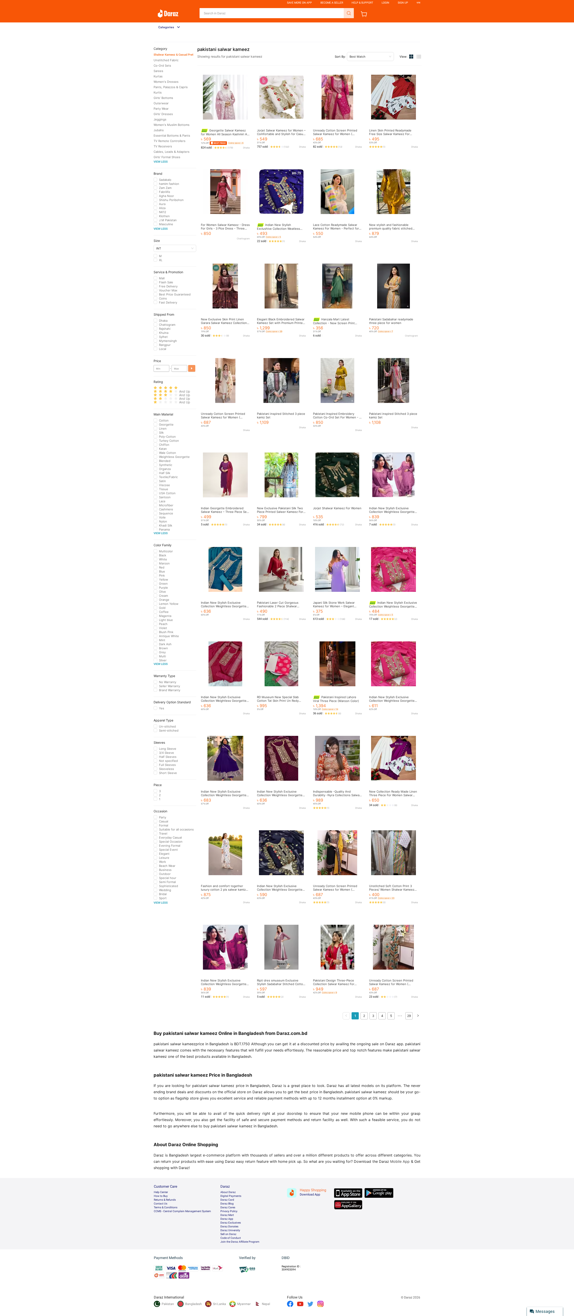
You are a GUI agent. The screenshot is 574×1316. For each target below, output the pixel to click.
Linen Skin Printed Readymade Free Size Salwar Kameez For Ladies (390, 134)
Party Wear (161, 108)
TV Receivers (163, 146)
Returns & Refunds (165, 1199)
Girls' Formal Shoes (167, 157)
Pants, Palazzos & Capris (171, 87)
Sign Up (403, 2)
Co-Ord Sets (162, 65)
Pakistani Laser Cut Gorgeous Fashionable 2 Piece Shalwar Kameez (277, 606)
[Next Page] (418, 1015)
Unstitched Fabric (166, 60)
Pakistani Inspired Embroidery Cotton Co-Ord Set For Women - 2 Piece (337, 417)
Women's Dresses (166, 81)
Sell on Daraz (228, 1234)
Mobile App (400, 1161)
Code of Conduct (230, 1237)
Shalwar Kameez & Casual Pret (173, 54)
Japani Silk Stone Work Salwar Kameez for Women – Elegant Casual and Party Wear (334, 606)
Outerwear (161, 103)
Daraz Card (227, 1199)
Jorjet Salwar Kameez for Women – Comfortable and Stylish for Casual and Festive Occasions (281, 134)
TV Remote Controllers (169, 141)
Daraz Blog (227, 1203)
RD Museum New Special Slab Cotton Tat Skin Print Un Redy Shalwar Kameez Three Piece (278, 700)
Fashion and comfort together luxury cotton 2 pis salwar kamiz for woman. (223, 889)
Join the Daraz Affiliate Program (239, 1241)
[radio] (155, 387)
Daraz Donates (229, 1226)
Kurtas (158, 76)
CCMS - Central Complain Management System (182, 1211)
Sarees (158, 71)
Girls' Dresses (163, 114)
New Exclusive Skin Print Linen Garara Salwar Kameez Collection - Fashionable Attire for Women (225, 322)
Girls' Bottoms (163, 98)
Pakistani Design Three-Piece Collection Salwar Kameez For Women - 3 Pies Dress (333, 984)
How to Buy (161, 1196)
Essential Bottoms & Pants (172, 135)
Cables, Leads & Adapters (171, 151)
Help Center (161, 1192)
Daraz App (226, 1218)
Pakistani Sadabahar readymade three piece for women (391, 321)
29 (409, 1016)
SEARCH (349, 13)
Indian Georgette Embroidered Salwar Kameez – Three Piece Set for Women (224, 511)
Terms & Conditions (165, 1207)
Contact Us (160, 1203)
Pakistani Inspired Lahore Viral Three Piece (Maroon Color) (336, 699)
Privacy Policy (228, 1211)
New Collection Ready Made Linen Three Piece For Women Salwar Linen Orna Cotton (393, 795)
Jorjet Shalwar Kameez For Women (337, 508)
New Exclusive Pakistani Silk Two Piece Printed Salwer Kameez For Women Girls (280, 511)
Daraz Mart (227, 1215)
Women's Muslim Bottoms (171, 125)
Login (385, 2)
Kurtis (158, 92)
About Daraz (228, 1192)
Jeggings (160, 119)
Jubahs (159, 130)
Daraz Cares (227, 1207)
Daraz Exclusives (230, 1222)
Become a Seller (331, 2)
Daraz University (230, 1230)
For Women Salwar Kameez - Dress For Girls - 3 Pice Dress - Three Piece (225, 228)
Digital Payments (230, 1196)
